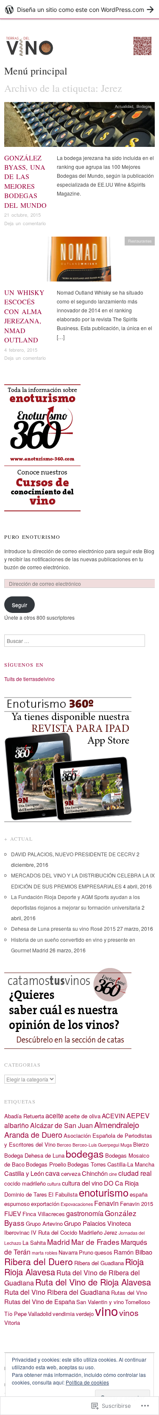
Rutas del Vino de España (39, 1301)
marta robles (44, 1253)
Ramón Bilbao (133, 1251)
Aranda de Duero (33, 1134)
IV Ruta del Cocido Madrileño (67, 1232)
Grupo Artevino (44, 1223)
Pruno (86, 1252)
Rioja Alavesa (29, 1272)
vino (106, 1310)
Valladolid (39, 1314)
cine (113, 1174)
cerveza (71, 1174)
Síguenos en (24, 664)
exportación (45, 1204)
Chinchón (95, 1173)
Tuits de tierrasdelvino (29, 678)
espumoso (17, 1204)
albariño (16, 1125)
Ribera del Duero (38, 1261)
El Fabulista (63, 1194)
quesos (103, 1252)
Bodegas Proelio (46, 1164)
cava (52, 1173)
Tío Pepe (15, 1314)
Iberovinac (17, 1232)
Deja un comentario (25, 223)
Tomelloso (137, 1302)
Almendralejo (116, 1124)
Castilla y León (24, 1173)
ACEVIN (113, 1115)
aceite (54, 1115)
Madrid (58, 1241)
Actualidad (124, 106)
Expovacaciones (77, 1204)
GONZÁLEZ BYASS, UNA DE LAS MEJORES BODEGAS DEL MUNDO (25, 181)
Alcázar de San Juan (61, 1125)
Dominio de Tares (25, 1194)
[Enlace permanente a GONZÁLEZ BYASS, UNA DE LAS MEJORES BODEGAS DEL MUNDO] (79, 126)
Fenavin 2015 (136, 1204)
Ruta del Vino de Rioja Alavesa (93, 1282)
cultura (54, 1184)
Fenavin (106, 1203)
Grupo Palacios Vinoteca (97, 1223)
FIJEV (12, 1213)
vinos (129, 1312)
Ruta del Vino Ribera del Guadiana (57, 1292)
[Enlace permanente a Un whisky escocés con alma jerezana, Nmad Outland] (79, 261)
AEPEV (138, 1115)
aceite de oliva (82, 1116)
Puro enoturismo (32, 536)
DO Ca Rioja (121, 1182)
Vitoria (12, 1322)
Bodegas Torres (86, 1164)
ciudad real (135, 1173)
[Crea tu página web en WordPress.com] (79, 9)
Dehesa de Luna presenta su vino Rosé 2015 (63, 928)
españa (139, 1194)
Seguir (19, 604)
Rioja (134, 1261)
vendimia (64, 1314)
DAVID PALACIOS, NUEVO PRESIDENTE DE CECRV (73, 854)
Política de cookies (87, 1382)
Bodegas (144, 106)
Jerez (110, 1232)
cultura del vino (82, 1182)
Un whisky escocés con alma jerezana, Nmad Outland (24, 316)
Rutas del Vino (129, 1292)
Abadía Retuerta (24, 1116)
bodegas (85, 1153)
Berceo (64, 1145)
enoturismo (103, 1192)
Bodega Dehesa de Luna (34, 1155)
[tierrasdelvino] (79, 48)
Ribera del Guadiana (99, 1263)
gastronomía (84, 1213)
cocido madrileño (25, 1183)
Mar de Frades (95, 1241)
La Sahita (34, 1242)
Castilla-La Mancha (130, 1164)
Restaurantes (140, 241)
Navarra (68, 1252)
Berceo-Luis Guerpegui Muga (102, 1145)
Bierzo (141, 1144)
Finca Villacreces (43, 1214)
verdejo (85, 1314)
